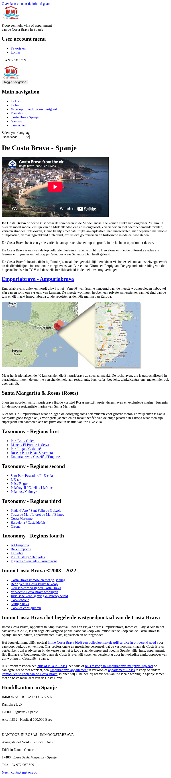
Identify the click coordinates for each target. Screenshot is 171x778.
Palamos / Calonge (24, 491)
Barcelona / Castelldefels (28, 522)
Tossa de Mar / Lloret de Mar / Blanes (37, 514)
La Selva (17, 553)
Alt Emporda (20, 545)
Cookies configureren (26, 608)
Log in (15, 52)
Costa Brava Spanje (25, 117)
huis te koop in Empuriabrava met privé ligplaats (119, 666)
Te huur (16, 105)
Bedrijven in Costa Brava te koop (34, 584)
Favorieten (18, 48)
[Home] (11, 18)
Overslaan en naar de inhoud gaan (26, 4)
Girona (15, 526)
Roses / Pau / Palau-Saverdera (32, 453)
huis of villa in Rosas (52, 666)
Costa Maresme (22, 518)
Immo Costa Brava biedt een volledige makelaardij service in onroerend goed (102, 642)
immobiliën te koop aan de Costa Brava (29, 674)
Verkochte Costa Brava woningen (34, 592)
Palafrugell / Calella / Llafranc (32, 487)
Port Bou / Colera (23, 441)
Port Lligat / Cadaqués (26, 449)
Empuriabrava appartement (69, 670)
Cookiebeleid (20, 600)
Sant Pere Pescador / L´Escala (32, 476)
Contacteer (18, 125)
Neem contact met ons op (19, 772)
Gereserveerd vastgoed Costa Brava (36, 588)
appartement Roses (121, 670)
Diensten (17, 113)
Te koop (16, 101)
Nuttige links (20, 604)
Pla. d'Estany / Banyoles (28, 557)
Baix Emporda (21, 549)
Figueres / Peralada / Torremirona (34, 561)
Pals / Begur (19, 484)
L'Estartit (17, 480)
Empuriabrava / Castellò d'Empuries (36, 457)
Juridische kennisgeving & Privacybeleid (39, 596)
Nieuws (16, 121)
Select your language (16, 133)
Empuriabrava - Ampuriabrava (38, 279)
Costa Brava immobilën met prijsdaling (38, 580)
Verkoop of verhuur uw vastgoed (34, 109)
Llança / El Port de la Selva (30, 445)
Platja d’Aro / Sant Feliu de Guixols (36, 510)
